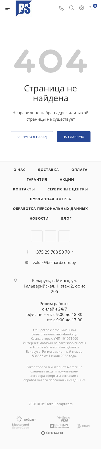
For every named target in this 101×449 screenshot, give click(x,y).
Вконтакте (37, 236)
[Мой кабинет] (81, 8)
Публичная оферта (50, 198)
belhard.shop (64, 343)
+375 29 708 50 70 (52, 252)
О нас (19, 169)
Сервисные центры (67, 189)
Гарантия (37, 179)
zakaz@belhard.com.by (54, 262)
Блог (66, 218)
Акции (67, 179)
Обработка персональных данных (50, 208)
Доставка (48, 169)
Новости (39, 218)
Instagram (50, 236)
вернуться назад (32, 137)
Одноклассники (64, 236)
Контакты (24, 189)
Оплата (79, 169)
